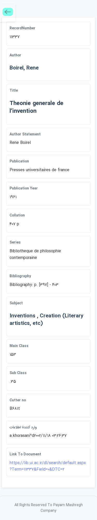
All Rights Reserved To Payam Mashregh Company (48, 508)
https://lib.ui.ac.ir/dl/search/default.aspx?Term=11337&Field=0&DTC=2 (48, 466)
